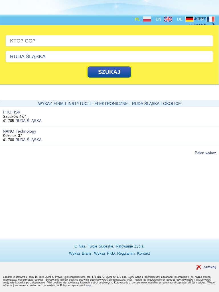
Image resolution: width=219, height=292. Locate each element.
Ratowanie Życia (129, 246)
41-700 (8, 140)
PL (138, 19)
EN (159, 19)
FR (201, 19)
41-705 (8, 121)
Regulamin (126, 253)
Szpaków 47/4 (15, 116)
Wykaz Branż (80, 253)
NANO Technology (19, 131)
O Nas (79, 246)
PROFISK (11, 112)
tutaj (88, 285)
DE (180, 19)
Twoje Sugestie (100, 246)
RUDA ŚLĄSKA (28, 121)
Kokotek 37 (12, 135)
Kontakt (143, 253)
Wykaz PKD (104, 253)
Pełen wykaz (205, 153)
